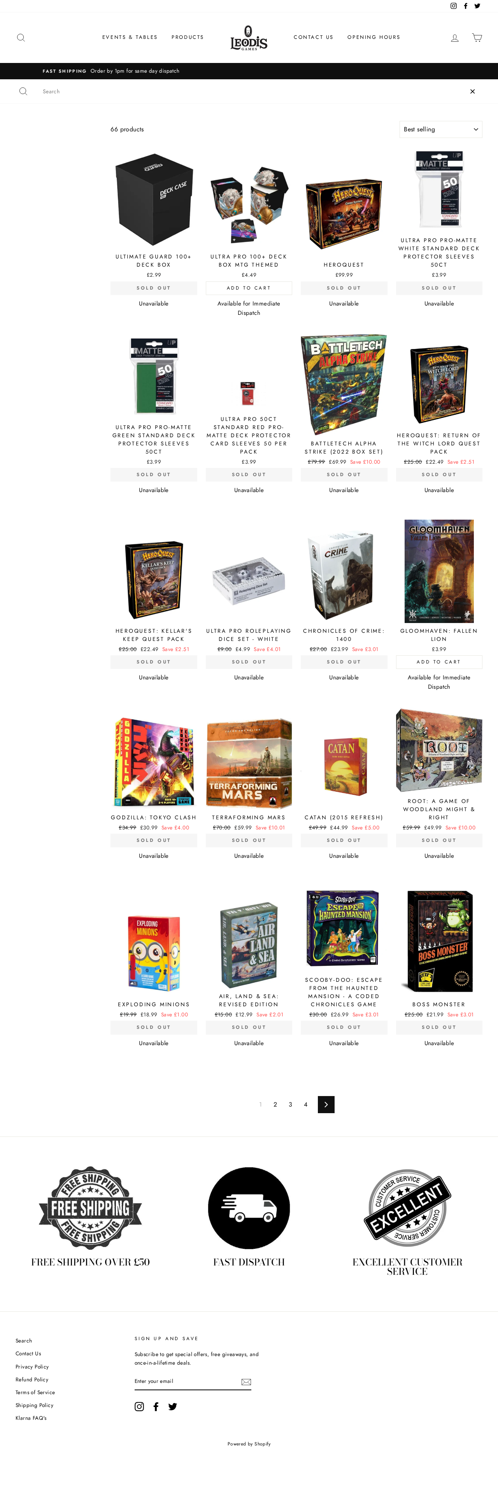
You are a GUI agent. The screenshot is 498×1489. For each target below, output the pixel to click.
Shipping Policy (34, 1405)
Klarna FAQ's (31, 1418)
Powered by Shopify (249, 1443)
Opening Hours (373, 37)
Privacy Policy (32, 1366)
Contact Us (314, 37)
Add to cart (249, 288)
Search (24, 1340)
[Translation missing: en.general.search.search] (23, 91)
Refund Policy (32, 1379)
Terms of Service (35, 1392)
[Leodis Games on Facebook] (156, 1406)
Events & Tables (130, 37)
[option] (249, 71)
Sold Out (154, 288)
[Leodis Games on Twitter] (172, 1406)
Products (188, 37)
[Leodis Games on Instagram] (139, 1406)
